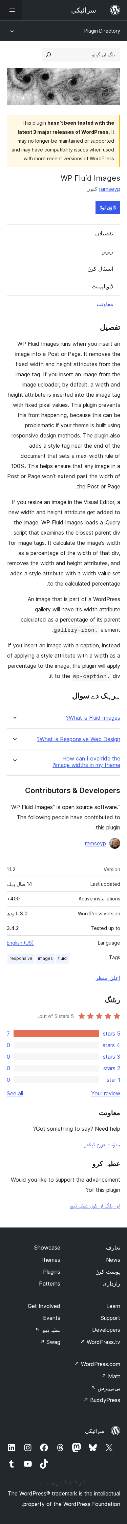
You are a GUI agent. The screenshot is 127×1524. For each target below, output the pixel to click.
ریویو (107, 251)
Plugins (51, 1271)
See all (15, 1093)
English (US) (20, 943)
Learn (113, 1306)
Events (51, 1317)
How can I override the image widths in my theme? (86, 761)
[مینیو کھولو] (11, 10)
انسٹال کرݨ (100, 268)
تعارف (113, 1247)
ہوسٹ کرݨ (108, 1271)
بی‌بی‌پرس (105, 1388)
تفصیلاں (104, 233)
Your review (105, 1093)
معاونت (105, 304)
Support (110, 1317)
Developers (106, 1329)
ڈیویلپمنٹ (102, 286)
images (45, 958)
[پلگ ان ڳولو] (48, 54)
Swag (50, 1342)
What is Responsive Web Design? (78, 739)
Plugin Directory (102, 31)
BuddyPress (101, 1400)
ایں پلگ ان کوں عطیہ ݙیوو (95, 1205)
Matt (110, 1376)
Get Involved (44, 1306)
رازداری (111, 1283)
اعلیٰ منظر (108, 977)
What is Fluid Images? (93, 718)
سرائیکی (94, 1431)
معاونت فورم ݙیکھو (102, 1144)
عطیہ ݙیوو (47, 1329)
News (113, 1259)
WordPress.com (97, 1364)
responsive (21, 958)
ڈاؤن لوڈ (108, 207)
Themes (50, 1259)
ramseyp (109, 188)
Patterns (49, 1283)
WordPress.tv (100, 1342)
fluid (62, 958)
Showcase (47, 1247)
